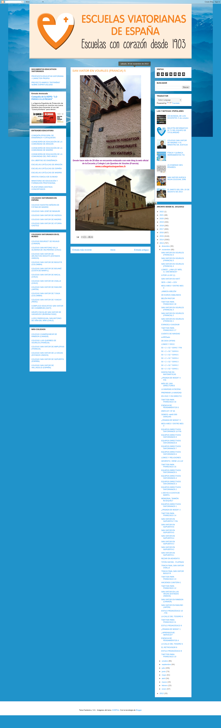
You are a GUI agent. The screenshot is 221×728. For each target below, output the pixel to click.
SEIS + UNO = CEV (169, 282)
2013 (162, 243)
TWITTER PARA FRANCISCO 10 (168, 655)
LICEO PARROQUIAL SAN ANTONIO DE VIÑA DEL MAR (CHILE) (46, 319)
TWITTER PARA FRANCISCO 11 (168, 621)
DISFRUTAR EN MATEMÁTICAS (168, 373)
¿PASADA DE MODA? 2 (171, 510)
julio (163, 668)
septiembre (166, 664)
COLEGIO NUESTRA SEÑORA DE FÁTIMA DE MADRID (45, 206)
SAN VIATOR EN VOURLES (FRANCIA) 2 (172, 314)
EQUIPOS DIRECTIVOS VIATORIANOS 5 (171, 471)
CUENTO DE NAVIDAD (170, 334)
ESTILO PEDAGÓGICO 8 (171, 651)
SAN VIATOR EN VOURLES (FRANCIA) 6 (172, 254)
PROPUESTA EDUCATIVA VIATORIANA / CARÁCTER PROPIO (47, 77)
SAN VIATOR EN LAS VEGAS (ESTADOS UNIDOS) (170, 594)
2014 (162, 240)
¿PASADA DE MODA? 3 (171, 420)
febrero (165, 685)
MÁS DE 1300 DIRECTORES (168, 385)
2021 (162, 215)
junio (164, 671)
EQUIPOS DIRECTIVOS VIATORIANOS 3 (171, 483)
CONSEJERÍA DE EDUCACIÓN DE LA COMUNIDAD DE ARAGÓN (46, 143)
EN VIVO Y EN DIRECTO (171, 396)
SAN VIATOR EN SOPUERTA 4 (168, 537)
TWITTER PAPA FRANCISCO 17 (168, 329)
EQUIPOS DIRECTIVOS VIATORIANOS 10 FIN (171, 430)
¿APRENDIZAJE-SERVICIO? (168, 634)
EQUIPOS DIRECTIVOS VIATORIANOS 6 (171, 453)
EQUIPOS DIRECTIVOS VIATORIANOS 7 (171, 447)
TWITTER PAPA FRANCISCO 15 (168, 466)
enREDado (165, 337)
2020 (162, 218)
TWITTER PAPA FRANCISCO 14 (168, 514)
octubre (165, 661)
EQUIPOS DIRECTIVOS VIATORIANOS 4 (171, 477)
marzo (164, 682)
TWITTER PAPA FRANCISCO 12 (168, 587)
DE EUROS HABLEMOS (171, 295)
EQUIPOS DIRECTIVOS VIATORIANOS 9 (171, 436)
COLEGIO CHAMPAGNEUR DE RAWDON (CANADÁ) (44, 335)
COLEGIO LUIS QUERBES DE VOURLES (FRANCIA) (43, 341)
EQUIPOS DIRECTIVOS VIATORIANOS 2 (171, 488)
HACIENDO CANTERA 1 (171, 582)
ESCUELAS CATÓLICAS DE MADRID (46, 173)
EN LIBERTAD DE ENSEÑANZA (44, 160)
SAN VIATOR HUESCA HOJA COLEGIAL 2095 (176, 178)
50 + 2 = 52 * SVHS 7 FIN (171, 348)
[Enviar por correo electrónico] (82, 237)
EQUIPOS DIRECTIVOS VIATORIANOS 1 (171, 505)
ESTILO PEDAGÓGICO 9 (171, 626)
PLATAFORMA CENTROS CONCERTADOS (41, 188)
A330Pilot (115, 710)
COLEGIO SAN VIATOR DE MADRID (46, 219)
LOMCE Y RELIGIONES (171, 458)
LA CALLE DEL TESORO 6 (172, 616)
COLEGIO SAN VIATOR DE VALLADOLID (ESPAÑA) (42, 366)
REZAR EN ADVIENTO (170, 558)
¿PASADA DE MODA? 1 (171, 629)
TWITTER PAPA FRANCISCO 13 (168, 578)
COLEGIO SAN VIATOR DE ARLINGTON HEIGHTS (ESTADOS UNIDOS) (45, 256)
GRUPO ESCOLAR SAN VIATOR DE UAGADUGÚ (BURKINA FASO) (46, 313)
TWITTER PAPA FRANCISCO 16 (168, 401)
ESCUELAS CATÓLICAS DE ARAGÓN (46, 165)
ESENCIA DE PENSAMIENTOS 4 (170, 639)
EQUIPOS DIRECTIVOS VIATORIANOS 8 (171, 442)
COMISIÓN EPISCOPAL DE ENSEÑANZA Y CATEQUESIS (43, 136)
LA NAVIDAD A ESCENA (171, 389)
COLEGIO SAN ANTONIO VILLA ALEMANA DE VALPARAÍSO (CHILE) (46, 249)
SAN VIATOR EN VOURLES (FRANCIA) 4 (172, 265)
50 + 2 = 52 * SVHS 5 (169, 355)
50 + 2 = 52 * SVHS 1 (169, 369)
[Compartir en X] (87, 237)
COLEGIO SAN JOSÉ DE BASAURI (45, 211)
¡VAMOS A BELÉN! (168, 291)
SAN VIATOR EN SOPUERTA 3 (168, 543)
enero (164, 689)
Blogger (138, 710)
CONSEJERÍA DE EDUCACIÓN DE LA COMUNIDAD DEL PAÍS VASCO (46, 155)
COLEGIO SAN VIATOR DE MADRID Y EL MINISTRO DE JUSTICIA (177, 142)
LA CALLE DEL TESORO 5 (172, 644)
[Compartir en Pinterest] (92, 237)
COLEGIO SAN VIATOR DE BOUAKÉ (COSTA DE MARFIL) (46, 270)
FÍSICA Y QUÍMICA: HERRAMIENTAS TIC (176, 154)
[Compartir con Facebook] (89, 237)
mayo (164, 675)
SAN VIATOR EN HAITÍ (170, 279)
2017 (162, 229)
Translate (176, 103)
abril (164, 678)
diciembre (166, 246)
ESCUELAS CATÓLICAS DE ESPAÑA (46, 168)
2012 (162, 693)
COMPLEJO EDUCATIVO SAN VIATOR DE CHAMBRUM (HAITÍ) (47, 307)
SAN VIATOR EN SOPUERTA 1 (168, 554)
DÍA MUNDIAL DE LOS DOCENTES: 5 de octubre (178, 117)
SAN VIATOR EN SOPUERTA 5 (168, 531)
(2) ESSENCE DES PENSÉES (175, 166)
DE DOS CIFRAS (168, 341)
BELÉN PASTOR (168, 298)
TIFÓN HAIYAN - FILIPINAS (172, 562)
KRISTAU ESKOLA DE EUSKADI (44, 177)
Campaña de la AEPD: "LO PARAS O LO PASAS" (44, 98)
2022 (162, 212)
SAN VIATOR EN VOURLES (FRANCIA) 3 (172, 308)
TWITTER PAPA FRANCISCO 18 (168, 303)
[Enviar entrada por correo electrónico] (77, 237)
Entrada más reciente (82, 250)
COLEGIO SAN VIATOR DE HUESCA (46, 215)
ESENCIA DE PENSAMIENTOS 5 (170, 406)
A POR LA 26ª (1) (168, 275)
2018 (162, 226)
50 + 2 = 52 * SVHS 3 (169, 362)
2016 (162, 232)
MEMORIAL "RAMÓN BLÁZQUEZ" (170, 499)
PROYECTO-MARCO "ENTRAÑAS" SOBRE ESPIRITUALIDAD (45, 83)
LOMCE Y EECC (168, 344)
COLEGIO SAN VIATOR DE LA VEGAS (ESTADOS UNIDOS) (47, 354)
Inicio (112, 250)
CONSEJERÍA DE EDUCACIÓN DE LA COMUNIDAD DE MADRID (46, 149)
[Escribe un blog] (84, 237)
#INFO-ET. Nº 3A (168, 411)
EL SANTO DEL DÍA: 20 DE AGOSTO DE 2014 (178, 191)
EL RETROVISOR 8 (169, 647)
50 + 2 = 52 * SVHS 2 (169, 365)
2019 (162, 222)
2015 (162, 236)
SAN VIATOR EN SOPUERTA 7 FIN (169, 520)
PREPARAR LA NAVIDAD (171, 393)
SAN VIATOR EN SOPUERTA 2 (168, 548)
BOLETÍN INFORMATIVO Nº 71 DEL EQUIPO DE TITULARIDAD (177, 130)
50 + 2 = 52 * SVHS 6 (169, 351)
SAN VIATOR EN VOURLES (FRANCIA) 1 (172, 320)
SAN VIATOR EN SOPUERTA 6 (168, 526)
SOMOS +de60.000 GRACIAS (169, 415)
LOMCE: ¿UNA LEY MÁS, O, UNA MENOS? (171, 271)
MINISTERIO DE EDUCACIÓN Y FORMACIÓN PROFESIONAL (44, 182)
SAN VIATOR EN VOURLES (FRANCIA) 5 (172, 259)
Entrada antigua (141, 250)
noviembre (166, 250)
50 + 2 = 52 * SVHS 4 (169, 358)
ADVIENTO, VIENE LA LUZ (172, 461)
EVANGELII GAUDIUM (170, 325)
